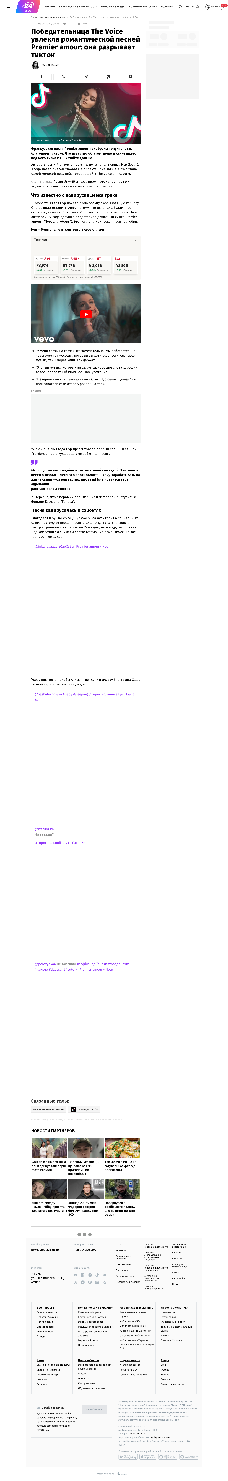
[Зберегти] (130, 77)
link (76, 1275)
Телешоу (49, 6)
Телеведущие (123, 1270)
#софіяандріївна (90, 964)
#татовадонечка (117, 964)
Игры (175, 1284)
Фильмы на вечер (47, 1374)
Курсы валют (168, 1317)
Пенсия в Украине (171, 1340)
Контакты (177, 1253)
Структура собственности (180, 1265)
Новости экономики (174, 1307)
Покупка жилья (128, 1369)
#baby (67, 694)
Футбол (165, 1369)
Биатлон (166, 1379)
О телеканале (123, 1264)
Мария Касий (50, 65)
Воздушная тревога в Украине (96, 1326)
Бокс (163, 1364)
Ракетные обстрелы (89, 1312)
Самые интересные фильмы (53, 1364)
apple (147, 1457)
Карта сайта (178, 1278)
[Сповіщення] (197, 6)
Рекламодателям (125, 1276)
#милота (41, 970)
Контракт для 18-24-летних (135, 1330)
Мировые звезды (113, 6)
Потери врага (86, 1345)
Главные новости (47, 1312)
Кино (40, 1360)
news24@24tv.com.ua (45, 1250)
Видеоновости (45, 1326)
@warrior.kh (44, 829)
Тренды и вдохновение (133, 1374)
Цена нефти (168, 1312)
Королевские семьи (143, 6)
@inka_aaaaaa (46, 547)
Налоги (165, 1335)
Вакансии (177, 1259)
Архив (175, 1273)
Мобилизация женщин (133, 1325)
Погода (41, 1336)
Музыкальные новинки (53, 17)
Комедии (42, 1379)
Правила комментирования (154, 1287)
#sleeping (80, 694)
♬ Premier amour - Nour (91, 547)
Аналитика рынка (130, 1364)
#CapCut (64, 547)
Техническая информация (179, 1245)
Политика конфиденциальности (156, 1245)
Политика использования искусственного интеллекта (152, 1256)
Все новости (45, 1307)
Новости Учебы (88, 1360)
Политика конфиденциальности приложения (156, 1267)
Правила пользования (128, 1282)
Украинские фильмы (49, 1369)
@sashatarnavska (48, 694)
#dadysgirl (57, 970)
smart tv (167, 1457)
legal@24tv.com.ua (160, 1437)
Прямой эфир (45, 1321)
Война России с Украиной (95, 1307)
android (128, 1457)
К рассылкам (94, 1409)
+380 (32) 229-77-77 (139, 1433)
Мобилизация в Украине (136, 1307)
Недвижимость (130, 1360)
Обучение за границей (91, 1388)
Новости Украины (47, 1317)
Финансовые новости (173, 1321)
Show (34, 17)
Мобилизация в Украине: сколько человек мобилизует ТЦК (137, 1344)
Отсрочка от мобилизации (135, 1335)
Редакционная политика (123, 1257)
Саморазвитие (86, 1383)
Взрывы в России (88, 1340)
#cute (70, 970)
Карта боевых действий (92, 1317)
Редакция (121, 1250)
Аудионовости (45, 1331)
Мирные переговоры (90, 1321)
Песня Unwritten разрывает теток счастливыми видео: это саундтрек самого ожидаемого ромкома (80, 183)
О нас (119, 1244)
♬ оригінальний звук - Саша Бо (60, 843)
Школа (82, 1373)
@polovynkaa (45, 964)
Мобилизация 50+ (130, 1321)
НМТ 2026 (83, 1378)
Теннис (165, 1374)
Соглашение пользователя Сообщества (151, 1278)
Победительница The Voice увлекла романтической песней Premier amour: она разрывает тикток (105, 17)
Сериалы (42, 1384)
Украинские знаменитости (78, 6)
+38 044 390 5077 (85, 1250)
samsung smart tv (188, 1457)
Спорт (165, 1360)
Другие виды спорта (173, 1384)
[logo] (28, 7)
